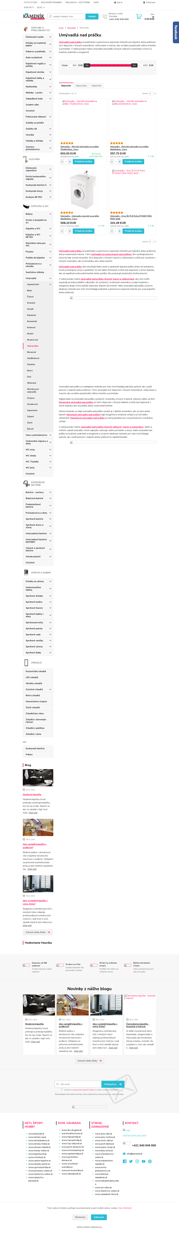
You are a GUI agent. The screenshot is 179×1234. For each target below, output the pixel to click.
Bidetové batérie (34, 498)
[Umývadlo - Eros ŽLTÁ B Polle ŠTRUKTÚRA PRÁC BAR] (132, 189)
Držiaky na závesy (35, 581)
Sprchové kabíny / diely (34, 615)
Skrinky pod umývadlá (33, 390)
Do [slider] (134, 65)
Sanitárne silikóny (35, 272)
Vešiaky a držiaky (34, 140)
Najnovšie (66, 85)
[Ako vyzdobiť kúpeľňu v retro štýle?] (38, 884)
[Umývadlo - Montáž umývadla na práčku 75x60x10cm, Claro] (82, 120)
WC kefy (30, 467)
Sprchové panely (34, 628)
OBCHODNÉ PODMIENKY (51, 2)
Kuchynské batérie (35, 748)
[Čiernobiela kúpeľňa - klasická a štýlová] (140, 1004)
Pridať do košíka (83, 161)
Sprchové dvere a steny (34, 526)
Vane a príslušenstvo (36, 435)
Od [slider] (86, 65)
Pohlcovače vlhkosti (36, 116)
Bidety (29, 214)
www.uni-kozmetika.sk (72, 1170)
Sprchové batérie (34, 519)
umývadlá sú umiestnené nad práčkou (111, 254)
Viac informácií (124, 1208)
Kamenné (31, 315)
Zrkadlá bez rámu (35, 713)
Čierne (30, 296)
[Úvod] (34, 16)
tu (101, 1227)
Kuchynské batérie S (36, 185)
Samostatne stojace (36, 701)
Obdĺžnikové (33, 358)
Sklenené (31, 383)
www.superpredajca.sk (72, 1153)
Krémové (31, 327)
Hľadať (92, 16)
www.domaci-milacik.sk (39, 1147)
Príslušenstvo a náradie (34, 265)
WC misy (30, 449)
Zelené (30, 416)
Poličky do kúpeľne (35, 257)
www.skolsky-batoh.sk (39, 1164)
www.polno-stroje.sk (105, 1147)
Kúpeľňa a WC (33, 228)
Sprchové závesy (34, 646)
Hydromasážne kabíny (33, 588)
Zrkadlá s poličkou (35, 728)
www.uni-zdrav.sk (103, 1187)
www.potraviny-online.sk (40, 1170)
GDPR (96, 2)
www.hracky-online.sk (38, 1150)
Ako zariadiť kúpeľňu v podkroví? (34, 846)
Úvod (61, 28)
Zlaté (29, 422)
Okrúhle (31, 364)
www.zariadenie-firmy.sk (106, 1194)
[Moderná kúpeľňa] (38, 778)
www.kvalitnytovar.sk (72, 1133)
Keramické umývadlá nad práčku (76, 402)
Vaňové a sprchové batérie (35, 549)
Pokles (29, 754)
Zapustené (32, 410)
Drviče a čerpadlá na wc (36, 221)
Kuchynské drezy (34, 191)
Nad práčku (33, 346)
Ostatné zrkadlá (34, 689)
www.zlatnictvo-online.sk (40, 1174)
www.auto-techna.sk (105, 1137)
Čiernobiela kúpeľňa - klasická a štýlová (137, 1025)
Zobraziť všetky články (36, 932)
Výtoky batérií (33, 556)
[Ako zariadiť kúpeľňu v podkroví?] (38, 827)
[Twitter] (132, 1162)
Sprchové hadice (34, 602)
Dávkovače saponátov (31, 169)
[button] (71, 1179)
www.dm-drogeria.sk (72, 1130)
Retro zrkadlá (33, 695)
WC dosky (31, 455)
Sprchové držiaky (34, 596)
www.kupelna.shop (37, 1154)
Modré (30, 333)
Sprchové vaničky (34, 640)
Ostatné (30, 110)
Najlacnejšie (81, 85)
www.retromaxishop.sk (73, 1150)
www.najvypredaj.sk (71, 1136)
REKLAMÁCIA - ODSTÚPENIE (78, 2)
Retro (30, 370)
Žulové (30, 429)
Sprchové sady (33, 634)
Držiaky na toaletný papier (36, 44)
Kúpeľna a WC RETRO (33, 236)
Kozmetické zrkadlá (36, 671)
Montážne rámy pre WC (36, 244)
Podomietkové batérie (33, 505)
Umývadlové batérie (36, 533)
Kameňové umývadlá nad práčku (87, 418)
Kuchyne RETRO (34, 197)
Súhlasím (99, 1217)
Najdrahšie (96, 85)
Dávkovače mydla (35, 37)
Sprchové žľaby (33, 652)
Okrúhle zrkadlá (34, 683)
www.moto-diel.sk (104, 1140)
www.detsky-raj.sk (37, 1137)
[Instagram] (139, 1162)
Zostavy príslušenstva (33, 148)
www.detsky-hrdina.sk (39, 1143)
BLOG (39, 7)
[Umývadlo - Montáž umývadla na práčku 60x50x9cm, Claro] (132, 120)
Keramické (32, 321)
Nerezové (31, 352)
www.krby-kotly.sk (104, 1150)
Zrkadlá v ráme (33, 734)
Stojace (30, 398)
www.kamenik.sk (36, 1133)
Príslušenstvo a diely (36, 513)
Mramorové (32, 339)
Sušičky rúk (31, 128)
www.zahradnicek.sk (71, 1173)
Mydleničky (31, 86)
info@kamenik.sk (134, 1153)
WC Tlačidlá (32, 461)
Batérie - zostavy (35, 492)
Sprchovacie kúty (34, 622)
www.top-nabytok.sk (72, 1143)
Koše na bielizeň (34, 57)
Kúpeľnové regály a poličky (35, 64)
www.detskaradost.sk (38, 1140)
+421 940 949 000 (119, 19)
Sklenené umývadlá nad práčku (83, 414)
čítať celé (33, 812)
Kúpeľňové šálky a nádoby (35, 79)
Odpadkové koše (34, 98)
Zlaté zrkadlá (33, 707)
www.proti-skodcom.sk (73, 1147)
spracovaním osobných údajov (83, 1090)
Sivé (29, 376)
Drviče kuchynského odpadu (36, 177)
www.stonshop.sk (36, 1157)
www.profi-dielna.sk (104, 1143)
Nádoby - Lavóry (34, 92)
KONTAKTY (29, 7)
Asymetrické (33, 284)
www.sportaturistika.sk (39, 1167)
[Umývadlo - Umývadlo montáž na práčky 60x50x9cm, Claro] (82, 189)
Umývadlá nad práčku (70, 42)
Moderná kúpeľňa (32, 794)
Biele (29, 290)
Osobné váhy (32, 104)
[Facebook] (126, 1162)
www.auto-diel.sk (103, 1133)
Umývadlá (31, 278)
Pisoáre (29, 251)
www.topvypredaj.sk (72, 1140)
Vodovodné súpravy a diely (37, 442)
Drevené (31, 303)
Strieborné (32, 404)
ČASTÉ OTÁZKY (30, 2)
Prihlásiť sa (110, 1084)
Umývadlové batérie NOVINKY (36, 540)
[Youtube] (145, 1162)
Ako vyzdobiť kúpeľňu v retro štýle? (35, 902)
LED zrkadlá (32, 677)
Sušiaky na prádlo (35, 122)
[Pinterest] (150, 1162)
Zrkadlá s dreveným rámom (36, 720)
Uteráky (30, 134)
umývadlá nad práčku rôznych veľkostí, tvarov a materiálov (112, 427)
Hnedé (30, 309)
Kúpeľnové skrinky (35, 72)
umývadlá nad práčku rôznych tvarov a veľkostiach (107, 279)
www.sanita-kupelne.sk (39, 1160)
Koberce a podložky (35, 51)
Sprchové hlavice (34, 608)
